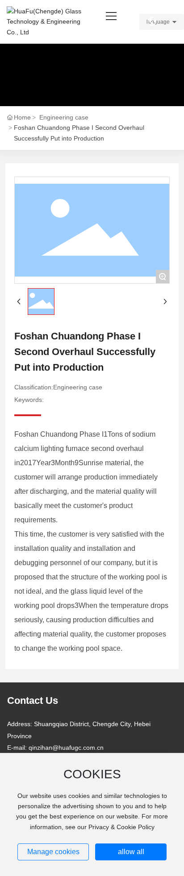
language (158, 22)
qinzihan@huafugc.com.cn (66, 747)
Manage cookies (53, 851)
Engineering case (63, 117)
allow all (131, 851)
